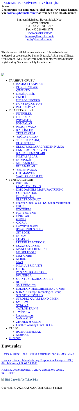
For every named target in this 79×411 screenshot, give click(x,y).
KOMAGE (22, 235)
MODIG (21, 258)
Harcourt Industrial (27, 225)
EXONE (21, 206)
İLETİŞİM (52, 3)
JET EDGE (23, 232)
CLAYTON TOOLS (28, 186)
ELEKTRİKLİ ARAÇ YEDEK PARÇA (40, 146)
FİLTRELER (24, 113)
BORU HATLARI (27, 87)
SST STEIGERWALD (29, 295)
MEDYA (40, 3)
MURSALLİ (23, 334)
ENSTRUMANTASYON (31, 149)
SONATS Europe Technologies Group (38, 292)
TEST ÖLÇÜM (25, 133)
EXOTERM (23, 209)
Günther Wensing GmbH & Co (34, 325)
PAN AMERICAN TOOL (31, 272)
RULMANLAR (25, 166)
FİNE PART (23, 216)
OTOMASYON (25, 173)
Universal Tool (24, 315)
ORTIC (20, 268)
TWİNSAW (23, 311)
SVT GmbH (23, 301)
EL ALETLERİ (25, 143)
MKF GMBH (24, 255)
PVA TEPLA (24, 275)
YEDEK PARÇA (26, 169)
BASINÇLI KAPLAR (29, 83)
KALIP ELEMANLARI (30, 153)
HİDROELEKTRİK (28, 100)
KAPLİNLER (24, 130)
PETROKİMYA (25, 106)
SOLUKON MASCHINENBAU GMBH (40, 288)
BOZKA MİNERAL (28, 331)
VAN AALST (24, 318)
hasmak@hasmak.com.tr (22, 13)
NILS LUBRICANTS (29, 265)
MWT (19, 262)
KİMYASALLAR (27, 156)
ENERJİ (21, 97)
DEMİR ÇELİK (25, 93)
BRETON (22, 182)
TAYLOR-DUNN (27, 308)
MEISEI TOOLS (26, 252)
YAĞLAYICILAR (27, 136)
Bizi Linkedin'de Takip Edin (21, 379)
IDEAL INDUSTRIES (29, 229)
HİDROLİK (23, 116)
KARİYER (28, 3)
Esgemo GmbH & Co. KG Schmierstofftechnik (43, 202)
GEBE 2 (21, 219)
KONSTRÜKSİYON (29, 103)
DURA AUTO (25, 196)
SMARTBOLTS (26, 285)
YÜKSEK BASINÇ (28, 140)
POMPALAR (24, 123)
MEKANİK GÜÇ (26, 163)
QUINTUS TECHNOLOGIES (34, 278)
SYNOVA (22, 305)
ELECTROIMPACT (28, 199)
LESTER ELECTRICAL (31, 242)
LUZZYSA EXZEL (28, 245)
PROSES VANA (26, 126)
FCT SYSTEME (26, 212)
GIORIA (21, 222)
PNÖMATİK (24, 120)
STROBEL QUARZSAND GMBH (37, 298)
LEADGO (22, 239)
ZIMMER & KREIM (28, 321)
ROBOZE (22, 282)
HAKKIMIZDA (11, 3)
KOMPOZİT (24, 159)
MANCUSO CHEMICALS (32, 249)
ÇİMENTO (23, 90)
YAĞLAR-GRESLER (29, 176)
